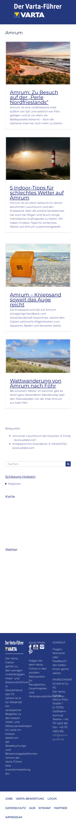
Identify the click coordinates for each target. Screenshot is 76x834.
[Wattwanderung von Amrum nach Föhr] (38, 356)
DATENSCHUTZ (15, 808)
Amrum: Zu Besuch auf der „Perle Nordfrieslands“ (34, 97)
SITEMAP (45, 808)
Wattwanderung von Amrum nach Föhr (35, 383)
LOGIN (52, 798)
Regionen (14, 483)
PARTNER (60, 808)
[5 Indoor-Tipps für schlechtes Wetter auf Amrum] (38, 158)
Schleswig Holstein (20, 477)
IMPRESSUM (13, 817)
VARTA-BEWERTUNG (30, 798)
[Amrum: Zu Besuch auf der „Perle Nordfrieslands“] (38, 63)
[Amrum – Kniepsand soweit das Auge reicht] (38, 265)
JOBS (9, 798)
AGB (32, 808)
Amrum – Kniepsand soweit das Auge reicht (35, 300)
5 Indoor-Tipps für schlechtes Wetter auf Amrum (37, 193)
